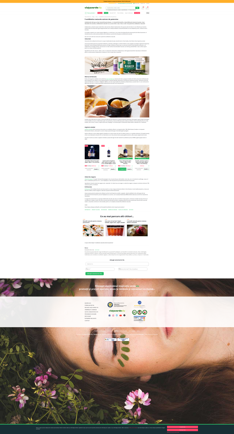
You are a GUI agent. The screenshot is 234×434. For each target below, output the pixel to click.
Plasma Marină (132, 9)
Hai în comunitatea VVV (91, 312)
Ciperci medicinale (129, 13)
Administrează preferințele (173, 432)
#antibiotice (87, 209)
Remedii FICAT (113, 13)
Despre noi (143, 3)
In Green (119, 9)
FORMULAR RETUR (89, 305)
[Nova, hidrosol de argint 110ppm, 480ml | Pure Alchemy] (125, 152)
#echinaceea (104, 209)
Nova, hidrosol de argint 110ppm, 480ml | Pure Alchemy (125, 162)
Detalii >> (96, 169)
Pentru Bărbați (120, 13)
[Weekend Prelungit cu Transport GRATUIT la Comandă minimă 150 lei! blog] (117, 65)
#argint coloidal (96, 209)
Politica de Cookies (133, 427)
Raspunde (97, 249)
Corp (84, 219)
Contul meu (136, 3)
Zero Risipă (137, 13)
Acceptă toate (182, 427)
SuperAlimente (124, 9)
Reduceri (100, 13)
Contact (147, 3)
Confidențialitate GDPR (120, 331)
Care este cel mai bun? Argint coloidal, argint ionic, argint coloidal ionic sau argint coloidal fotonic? (115, 221)
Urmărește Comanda (91, 309)
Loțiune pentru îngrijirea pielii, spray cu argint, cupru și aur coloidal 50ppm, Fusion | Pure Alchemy (109, 163)
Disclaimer (132, 331)
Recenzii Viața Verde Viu (91, 307)
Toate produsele (91, 13)
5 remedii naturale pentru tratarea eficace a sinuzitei (136, 221)
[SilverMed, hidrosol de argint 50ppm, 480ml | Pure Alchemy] (92, 152)
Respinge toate (182, 430)
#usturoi (131, 209)
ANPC (138, 331)
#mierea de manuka (112, 209)
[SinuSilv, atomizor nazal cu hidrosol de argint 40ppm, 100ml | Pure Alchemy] (142, 152)
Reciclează (88, 316)
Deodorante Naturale (112, 9)
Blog (148, 13)
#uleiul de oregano (123, 209)
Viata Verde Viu (88, 16)
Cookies (109, 331)
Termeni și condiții (99, 331)
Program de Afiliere (90, 314)
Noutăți (106, 13)
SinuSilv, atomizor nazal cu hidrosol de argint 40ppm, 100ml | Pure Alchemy (142, 162)
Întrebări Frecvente (90, 318)
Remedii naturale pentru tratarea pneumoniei (92, 221)
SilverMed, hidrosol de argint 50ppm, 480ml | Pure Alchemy (92, 161)
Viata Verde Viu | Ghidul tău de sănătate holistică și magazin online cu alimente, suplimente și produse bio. (114, 334)
